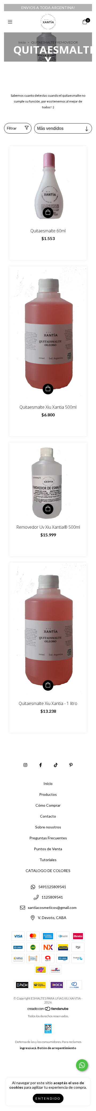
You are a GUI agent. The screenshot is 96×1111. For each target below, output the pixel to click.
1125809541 (52, 897)
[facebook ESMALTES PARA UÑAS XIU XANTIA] (40, 765)
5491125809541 (52, 887)
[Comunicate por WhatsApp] (82, 1065)
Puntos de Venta (48, 849)
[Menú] (11, 22)
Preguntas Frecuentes (48, 838)
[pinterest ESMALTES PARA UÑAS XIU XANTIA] (71, 765)
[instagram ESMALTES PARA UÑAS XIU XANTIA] (25, 765)
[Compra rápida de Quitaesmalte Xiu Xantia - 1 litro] (48, 685)
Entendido (48, 1098)
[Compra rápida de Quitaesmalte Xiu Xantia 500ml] (48, 389)
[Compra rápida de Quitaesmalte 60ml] (48, 212)
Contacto (48, 816)
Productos (48, 794)
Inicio (22, 42)
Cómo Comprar (48, 805)
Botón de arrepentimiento (56, 1048)
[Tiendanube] (48, 1010)
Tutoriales (48, 859)
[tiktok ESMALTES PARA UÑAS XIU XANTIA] (56, 765)
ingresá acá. (28, 1048)
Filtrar (12, 128)
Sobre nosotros (48, 827)
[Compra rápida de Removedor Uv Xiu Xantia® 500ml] (48, 509)
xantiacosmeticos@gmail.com (52, 907)
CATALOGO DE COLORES (48, 870)
